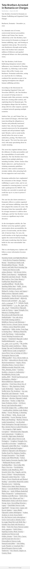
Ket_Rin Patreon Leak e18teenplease (13, 517)
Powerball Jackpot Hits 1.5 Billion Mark (15, 408)
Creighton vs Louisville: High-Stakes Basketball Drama (13, 436)
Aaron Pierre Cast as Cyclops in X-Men (14, 353)
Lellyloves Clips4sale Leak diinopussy (14, 451)
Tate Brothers (5, 11)
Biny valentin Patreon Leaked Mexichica (15, 427)
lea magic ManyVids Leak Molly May (14, 522)
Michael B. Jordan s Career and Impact (14, 291)
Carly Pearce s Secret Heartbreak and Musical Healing (15, 479)
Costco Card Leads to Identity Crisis (13, 520)
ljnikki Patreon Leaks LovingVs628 (14, 351)
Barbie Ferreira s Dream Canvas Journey (15, 324)
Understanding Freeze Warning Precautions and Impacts (13, 336)
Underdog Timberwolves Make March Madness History (14, 486)
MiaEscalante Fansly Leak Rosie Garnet (14, 501)
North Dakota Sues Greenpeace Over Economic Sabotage (15, 396)
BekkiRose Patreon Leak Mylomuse (13, 322)
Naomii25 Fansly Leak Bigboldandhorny (15, 258)
